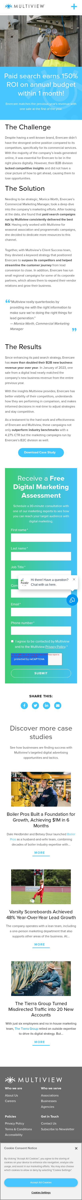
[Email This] (57, 705)
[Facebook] (24, 705)
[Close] (76, 1148)
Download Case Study (40, 452)
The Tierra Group (26, 1029)
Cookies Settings (41, 1192)
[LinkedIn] (46, 705)
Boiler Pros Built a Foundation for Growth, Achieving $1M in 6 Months (41, 820)
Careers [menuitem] (10, 1101)
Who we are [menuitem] (13, 1088)
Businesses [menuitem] (49, 1101)
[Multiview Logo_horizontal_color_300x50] (25, 6)
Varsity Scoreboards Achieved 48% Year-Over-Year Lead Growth (41, 914)
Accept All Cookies (41, 1182)
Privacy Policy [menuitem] (14, 1123)
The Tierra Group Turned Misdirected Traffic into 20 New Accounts (41, 1009)
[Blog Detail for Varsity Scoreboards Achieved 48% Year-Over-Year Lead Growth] (41, 886)
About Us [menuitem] (11, 1095)
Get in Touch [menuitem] (50, 1117)
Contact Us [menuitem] (48, 1123)
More (39, 853)
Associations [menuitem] (50, 1095)
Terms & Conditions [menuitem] (18, 1129)
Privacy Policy (55, 647)
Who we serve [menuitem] (51, 1088)
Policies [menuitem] (10, 1117)
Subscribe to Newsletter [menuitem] (57, 1129)
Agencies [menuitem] (47, 1107)
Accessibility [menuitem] (13, 1135)
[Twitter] (35, 705)
